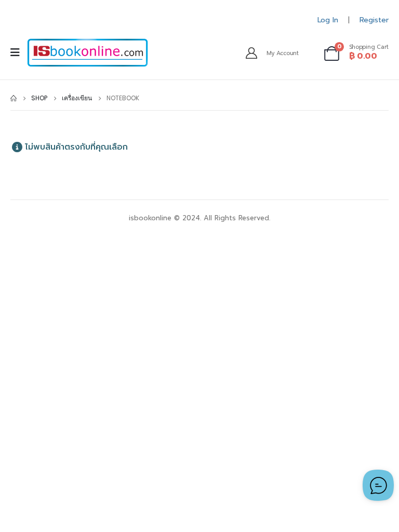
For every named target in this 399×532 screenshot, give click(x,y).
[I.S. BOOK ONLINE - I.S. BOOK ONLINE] (87, 53)
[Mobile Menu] (18, 52)
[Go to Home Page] (13, 98)
